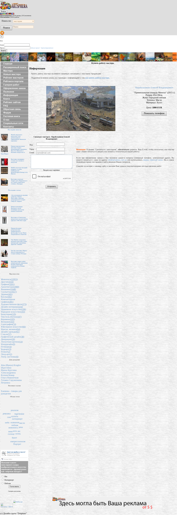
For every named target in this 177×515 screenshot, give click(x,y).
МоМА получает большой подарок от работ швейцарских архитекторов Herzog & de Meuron (19, 171)
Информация (10, 95)
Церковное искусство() (13, 309)
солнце (11, 434)
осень (18, 433)
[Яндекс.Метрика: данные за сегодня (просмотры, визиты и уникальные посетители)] (7, 505)
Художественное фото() (14, 304)
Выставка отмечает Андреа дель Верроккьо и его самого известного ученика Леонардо (19, 181)
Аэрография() (8, 324)
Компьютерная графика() (8, 300)
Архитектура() (10, 287)
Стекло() (6, 334)
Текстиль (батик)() (11, 317)
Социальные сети (13, 123)
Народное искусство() (13, 312)
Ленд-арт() (6, 354)
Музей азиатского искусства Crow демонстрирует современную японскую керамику (18, 138)
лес (18, 431)
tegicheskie (19, 414)
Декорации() (8, 339)
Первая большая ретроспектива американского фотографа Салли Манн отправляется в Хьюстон (18, 231)
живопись (13, 427)
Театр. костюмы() (9, 357)
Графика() (8, 284)
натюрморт (17, 419)
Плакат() (5, 352)
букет (14, 438)
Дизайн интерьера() (12, 307)
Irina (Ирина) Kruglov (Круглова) (11, 366)
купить (14, 416)
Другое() (7, 282)
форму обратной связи (153, 160)
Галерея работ (11, 85)
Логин (2, 45)
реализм (14, 410)
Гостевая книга (11, 116)
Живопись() (9, 279)
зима (10, 431)
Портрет (17, 444)
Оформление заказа (14, 88)
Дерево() (6, 294)
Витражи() (7, 322)
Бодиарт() (6, 349)
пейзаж (14, 425)
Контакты (8, 126)
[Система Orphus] (14, 460)
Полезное (8, 92)
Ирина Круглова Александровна (9, 371)
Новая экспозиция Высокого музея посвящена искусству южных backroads (17, 209)
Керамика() (8, 319)
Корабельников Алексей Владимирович (154, 87)
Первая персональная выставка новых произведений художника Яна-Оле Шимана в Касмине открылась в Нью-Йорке (14, 150)
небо (7, 422)
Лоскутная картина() (12, 342)
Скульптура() (9, 292)
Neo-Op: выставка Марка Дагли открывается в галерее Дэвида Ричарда (19, 252)
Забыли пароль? (35, 48)
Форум (7, 112)
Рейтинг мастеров (13, 78)
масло (22, 423)
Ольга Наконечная (9, 377)
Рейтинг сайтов (12, 102)
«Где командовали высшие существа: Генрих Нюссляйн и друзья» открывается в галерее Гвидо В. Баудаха (19, 198)
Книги (6, 99)
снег (9, 417)
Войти (3, 11)
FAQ (5, 106)
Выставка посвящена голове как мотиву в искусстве (17, 160)
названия (15, 422)
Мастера (8, 71)
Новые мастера (12, 74)
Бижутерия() (8, 314)
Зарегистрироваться (47, 48)
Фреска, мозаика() (10, 329)
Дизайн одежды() (10, 332)
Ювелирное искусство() (13, 327)
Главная (7, 64)
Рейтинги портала (13, 81)
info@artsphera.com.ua (117, 160)
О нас (6, 120)
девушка (7, 413)
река (21, 427)
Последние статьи (14, 190)
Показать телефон (154, 113)
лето (15, 431)
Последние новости (14, 129)
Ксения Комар (7, 375)
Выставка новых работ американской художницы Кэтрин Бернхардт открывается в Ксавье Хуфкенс (19, 264)
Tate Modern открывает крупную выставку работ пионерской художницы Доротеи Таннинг (19, 242)
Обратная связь (12, 109)
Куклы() (6, 297)
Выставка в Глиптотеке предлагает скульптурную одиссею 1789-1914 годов (19, 219)
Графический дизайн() (12, 337)
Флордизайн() (8, 344)
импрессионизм (17, 441)
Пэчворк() (6, 347)
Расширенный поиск (14, 67)
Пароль (2, 48)
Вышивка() (8, 289)
